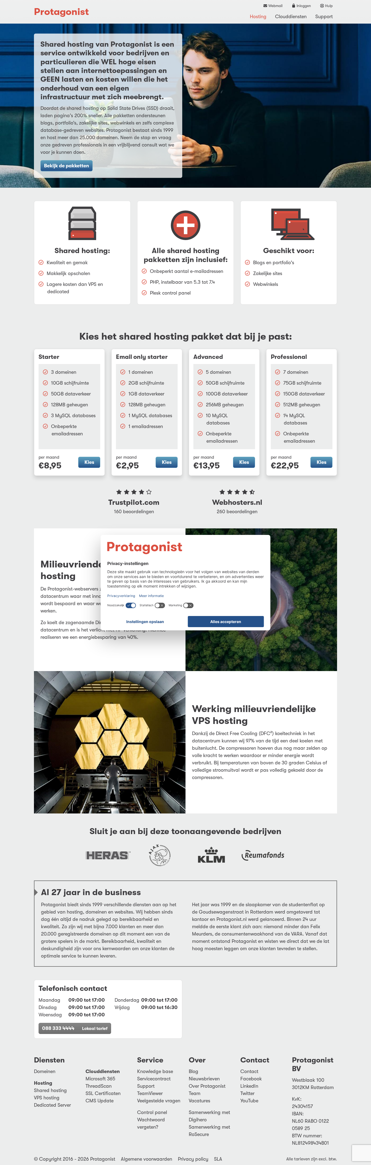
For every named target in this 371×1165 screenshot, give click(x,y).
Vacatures (199, 1100)
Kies (89, 462)
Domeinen (44, 1071)
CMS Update (100, 1100)
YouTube (249, 1100)
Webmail (275, 6)
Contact (249, 1071)
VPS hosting (46, 1097)
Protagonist (61, 11)
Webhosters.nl (237, 502)
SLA (218, 1159)
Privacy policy (193, 1159)
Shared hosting (50, 1090)
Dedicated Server (52, 1105)
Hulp (328, 6)
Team (194, 1093)
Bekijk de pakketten (66, 165)
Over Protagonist (207, 1086)
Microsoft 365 (100, 1078)
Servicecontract (154, 1078)
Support (324, 16)
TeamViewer (150, 1093)
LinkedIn (249, 1086)
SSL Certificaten (103, 1093)
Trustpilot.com (133, 502)
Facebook (251, 1078)
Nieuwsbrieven (204, 1078)
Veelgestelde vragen (158, 1100)
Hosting (258, 16)
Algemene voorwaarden (146, 1159)
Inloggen (303, 6)
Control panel (152, 1112)
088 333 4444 (75, 1028)
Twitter (247, 1093)
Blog (193, 1071)
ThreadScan (99, 1086)
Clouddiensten (291, 16)
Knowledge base (155, 1071)
